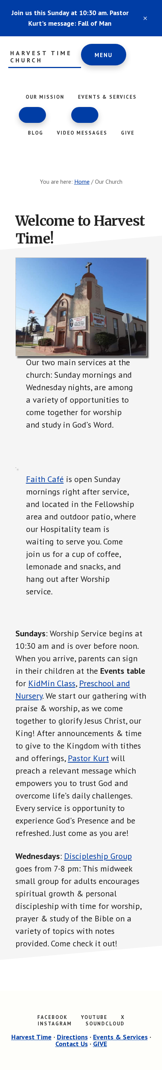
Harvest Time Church (41, 57)
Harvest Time (31, 1037)
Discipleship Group (98, 856)
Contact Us (71, 1043)
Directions (72, 1037)
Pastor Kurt (88, 758)
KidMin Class (51, 683)
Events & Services (120, 1037)
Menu (104, 55)
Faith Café (45, 479)
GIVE (100, 1043)
